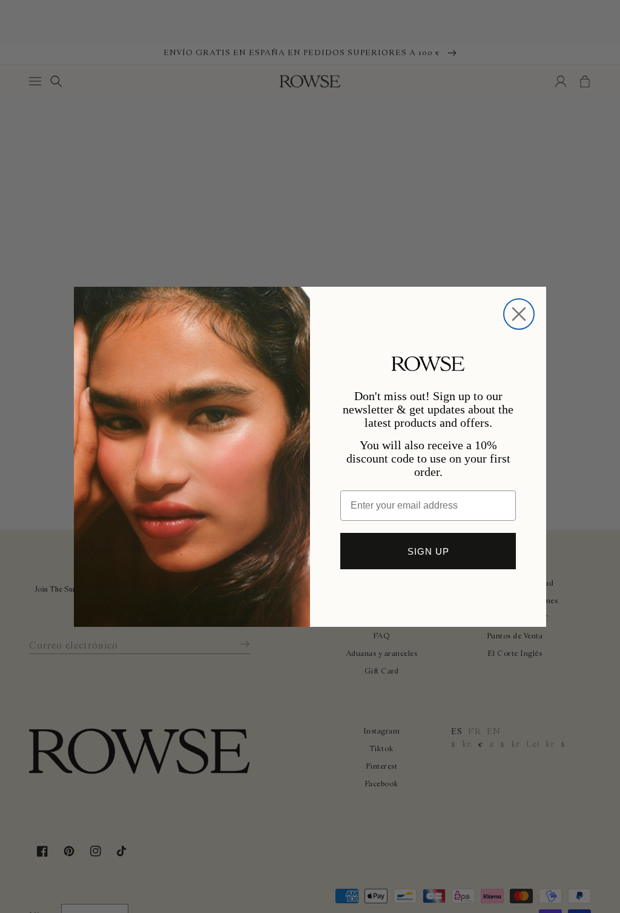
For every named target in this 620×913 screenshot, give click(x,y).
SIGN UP (428, 551)
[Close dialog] (519, 314)
